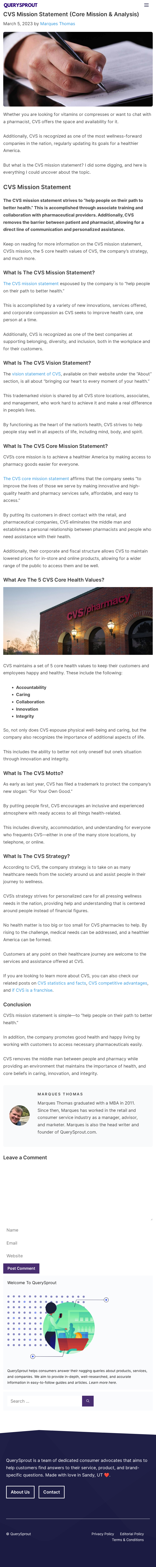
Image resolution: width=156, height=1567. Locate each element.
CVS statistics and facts (62, 983)
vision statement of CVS (36, 373)
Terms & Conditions (128, 1540)
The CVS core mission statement (36, 478)
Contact (51, 1492)
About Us (20, 1492)
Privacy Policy (103, 1534)
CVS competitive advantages (118, 983)
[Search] (88, 1401)
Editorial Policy (132, 1534)
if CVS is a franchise (32, 990)
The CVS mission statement (31, 283)
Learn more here (102, 1383)
